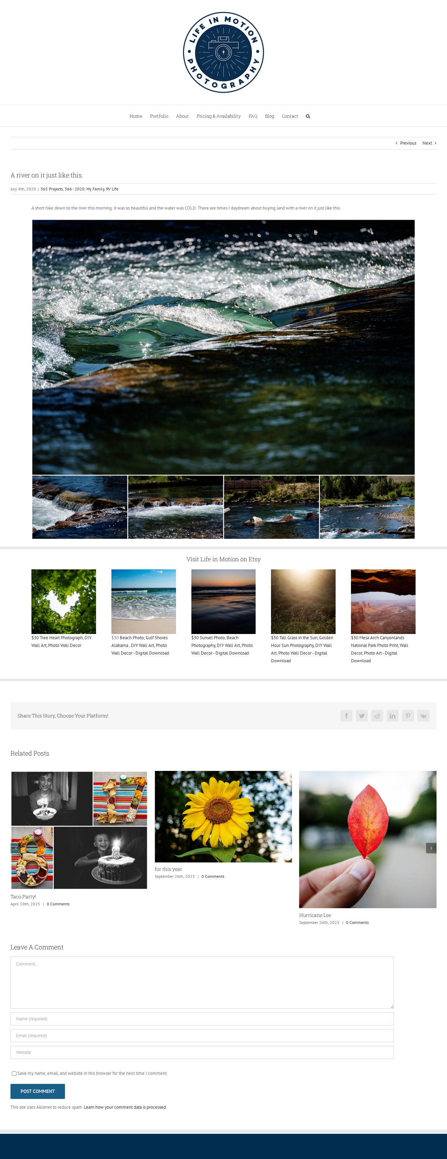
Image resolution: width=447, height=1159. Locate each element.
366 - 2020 (75, 188)
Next (427, 143)
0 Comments (68, 876)
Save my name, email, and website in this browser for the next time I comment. (92, 1073)
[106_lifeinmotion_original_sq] (383, 572)
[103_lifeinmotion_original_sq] (303, 572)
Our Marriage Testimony (327, 869)
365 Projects (52, 188)
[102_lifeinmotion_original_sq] (223, 572)
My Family (95, 188)
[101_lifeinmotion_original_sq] (63, 572)
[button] (308, 115)
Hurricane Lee (170, 915)
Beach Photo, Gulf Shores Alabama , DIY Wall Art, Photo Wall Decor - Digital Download (140, 645)
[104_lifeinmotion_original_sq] (143, 572)
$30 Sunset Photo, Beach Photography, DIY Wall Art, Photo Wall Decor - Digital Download (222, 645)
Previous (408, 143)
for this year (24, 869)
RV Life (112, 188)
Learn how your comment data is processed (125, 1107)
